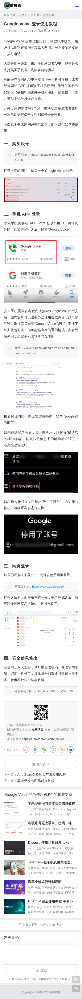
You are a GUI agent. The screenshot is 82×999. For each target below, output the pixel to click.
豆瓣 (53, 749)
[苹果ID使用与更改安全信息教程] (14, 808)
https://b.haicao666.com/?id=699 (43, 738)
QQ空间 (61, 749)
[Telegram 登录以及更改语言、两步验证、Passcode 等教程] (14, 867)
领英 (70, 749)
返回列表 (39, 764)
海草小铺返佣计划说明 (45, 882)
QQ (35, 749)
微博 (26, 749)
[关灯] (76, 988)
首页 (21, 15)
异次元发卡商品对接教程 (35, 781)
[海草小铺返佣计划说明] (14, 887)
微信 (44, 749)
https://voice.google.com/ (48, 586)
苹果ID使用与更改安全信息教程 (51, 803)
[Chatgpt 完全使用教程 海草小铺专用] (14, 906)
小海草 (12, 30)
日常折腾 (34, 15)
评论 (43, 971)
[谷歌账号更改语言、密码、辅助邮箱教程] (14, 828)
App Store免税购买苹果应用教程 (41, 774)
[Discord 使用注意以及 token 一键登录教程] (14, 848)
